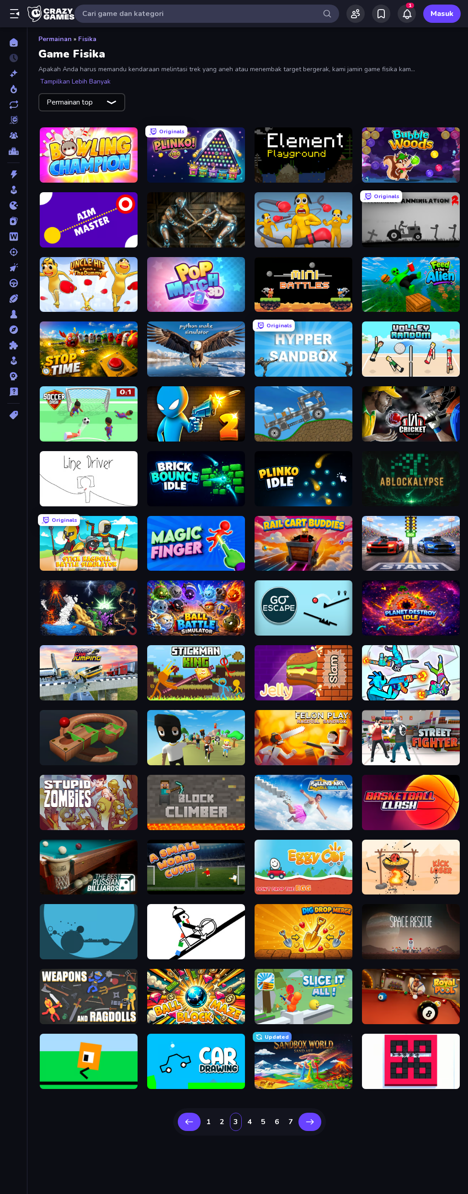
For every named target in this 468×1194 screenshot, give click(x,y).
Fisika (87, 39)
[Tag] (13, 415)
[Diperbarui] (13, 104)
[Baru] (13, 73)
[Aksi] (13, 174)
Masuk (442, 14)
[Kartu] (13, 221)
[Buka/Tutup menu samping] (15, 14)
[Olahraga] (13, 298)
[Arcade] (13, 190)
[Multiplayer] (13, 135)
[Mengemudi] (13, 283)
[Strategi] (13, 376)
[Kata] (13, 236)
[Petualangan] (13, 329)
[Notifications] (407, 14)
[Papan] (13, 314)
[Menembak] (13, 252)
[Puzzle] (13, 345)
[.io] (13, 205)
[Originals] (13, 120)
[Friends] (355, 14)
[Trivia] (13, 392)
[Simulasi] (13, 360)
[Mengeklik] (13, 267)
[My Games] (381, 14)
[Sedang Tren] (13, 89)
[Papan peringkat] (13, 151)
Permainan (55, 39)
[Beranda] (13, 42)
